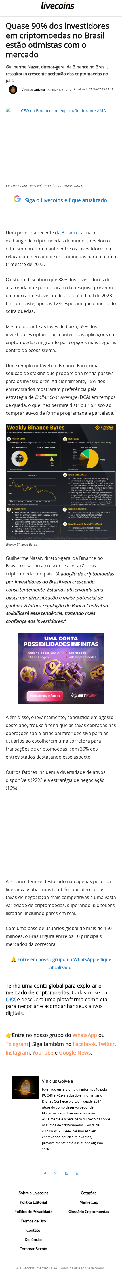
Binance (70, 233)
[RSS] (66, 1174)
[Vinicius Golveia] (14, 89)
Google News (75, 1052)
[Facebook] (45, 1174)
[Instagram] (55, 1174)
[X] (77, 1174)
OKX (11, 999)
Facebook (84, 1043)
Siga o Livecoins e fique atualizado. (66, 200)
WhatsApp (85, 1035)
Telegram (17, 1043)
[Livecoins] (57, 5)
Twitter (106, 1043)
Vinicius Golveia (33, 89)
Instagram (18, 1052)
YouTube (42, 1052)
